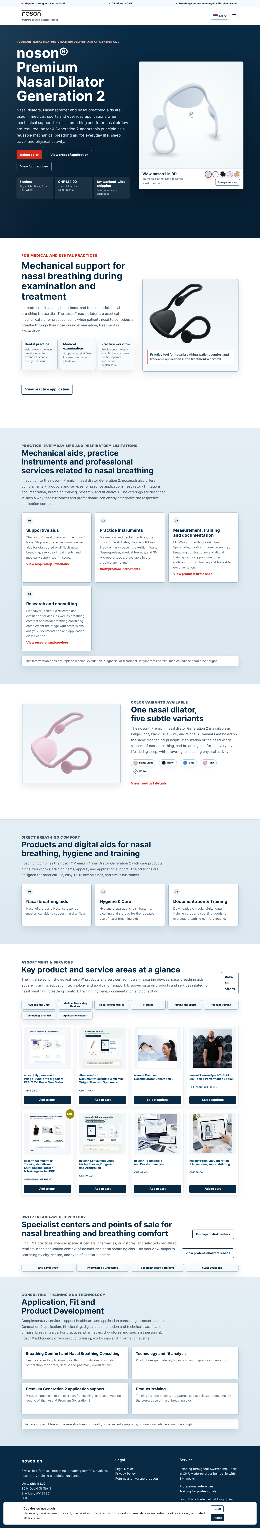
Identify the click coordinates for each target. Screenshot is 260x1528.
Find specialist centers (213, 1234)
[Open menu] (234, 16)
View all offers (230, 983)
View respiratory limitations (47, 564)
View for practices (34, 166)
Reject (217, 1508)
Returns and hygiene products (137, 1478)
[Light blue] (208, 174)
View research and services (47, 642)
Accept (218, 1517)
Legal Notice (124, 1469)
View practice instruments (120, 569)
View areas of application (69, 155)
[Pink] (230, 174)
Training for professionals (197, 1491)
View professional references (207, 1253)
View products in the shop (192, 574)
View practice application (47, 389)
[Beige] (237, 174)
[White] (215, 174)
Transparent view (228, 182)
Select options (157, 1100)
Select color (29, 155)
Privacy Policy (125, 1473)
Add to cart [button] (47, 1100)
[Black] (222, 174)
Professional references (196, 1486)
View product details (149, 783)
